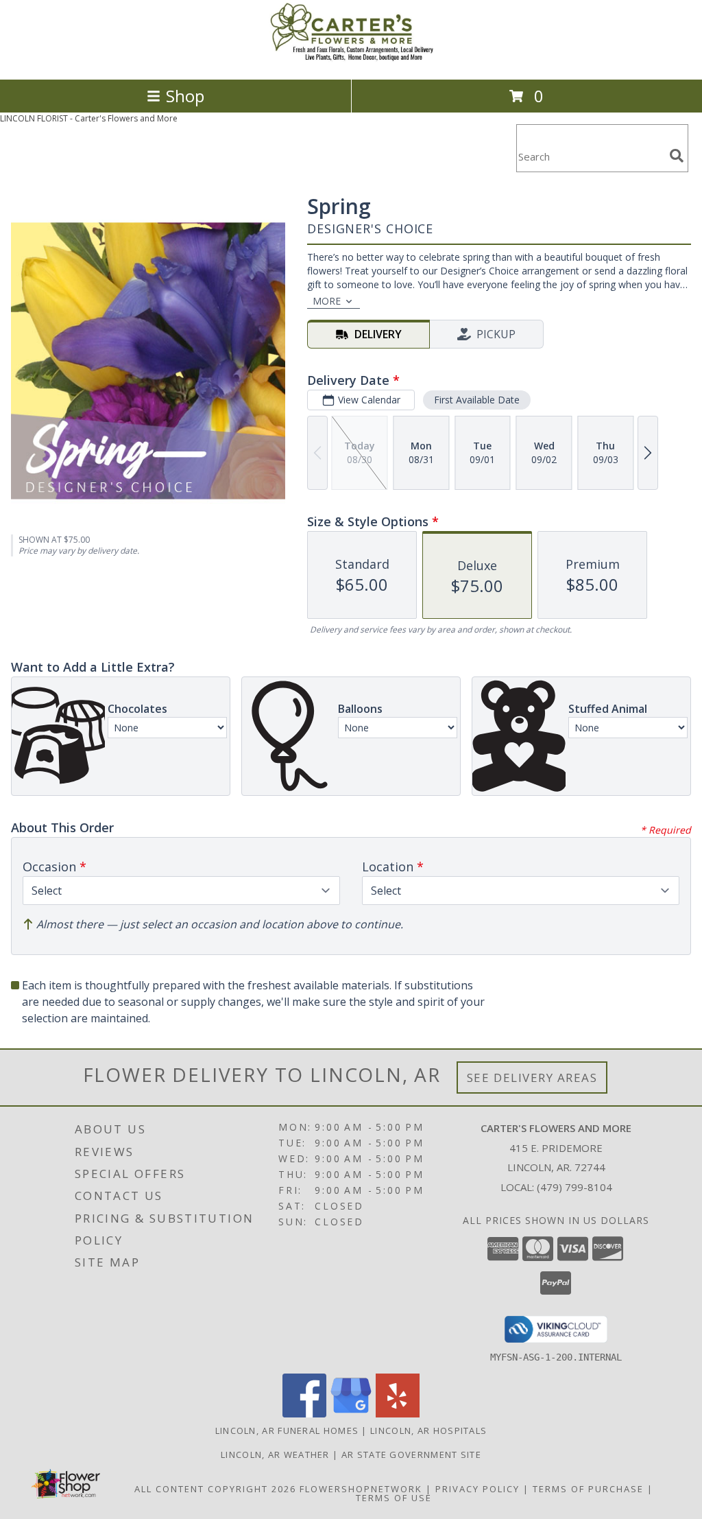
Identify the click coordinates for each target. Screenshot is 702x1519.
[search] (677, 155)
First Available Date (477, 399)
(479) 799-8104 (574, 1187)
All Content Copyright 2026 (215, 1489)
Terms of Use (394, 1498)
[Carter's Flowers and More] (351, 59)
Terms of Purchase (588, 1489)
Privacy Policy (477, 1489)
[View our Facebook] (304, 1413)
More (327, 300)
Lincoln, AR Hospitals (428, 1430)
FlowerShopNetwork (361, 1489)
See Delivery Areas (532, 1077)
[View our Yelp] (398, 1413)
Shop (185, 95)
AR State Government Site (411, 1454)
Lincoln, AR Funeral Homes (287, 1430)
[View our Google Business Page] (351, 1413)
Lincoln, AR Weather (275, 1454)
